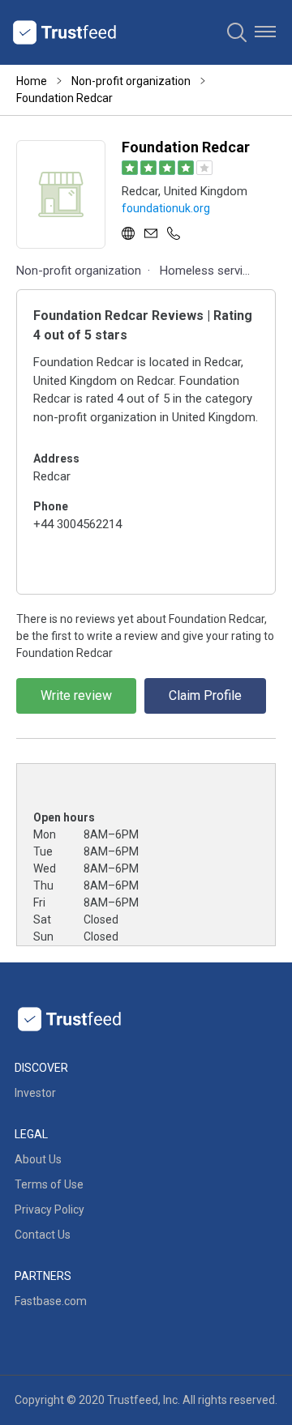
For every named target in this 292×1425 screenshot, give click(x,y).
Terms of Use (49, 1184)
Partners (43, 1275)
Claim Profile (205, 695)
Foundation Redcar (64, 98)
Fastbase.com (51, 1301)
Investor (35, 1092)
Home (31, 81)
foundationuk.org (166, 208)
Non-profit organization (131, 81)
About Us (38, 1159)
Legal (31, 1134)
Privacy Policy (49, 1209)
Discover (41, 1067)
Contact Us (43, 1234)
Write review (76, 695)
